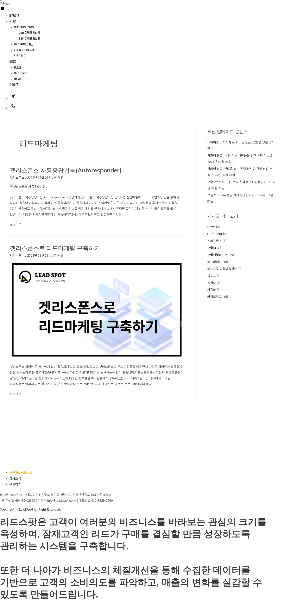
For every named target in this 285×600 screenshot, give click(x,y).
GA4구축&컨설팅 (23, 44)
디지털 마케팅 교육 (24, 50)
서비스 (12, 21)
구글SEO (213, 247)
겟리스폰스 (17, 177)
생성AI (211, 282)
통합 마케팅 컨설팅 (24, 27)
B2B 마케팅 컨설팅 (29, 32)
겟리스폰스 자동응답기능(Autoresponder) (66, 170)
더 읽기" (15, 224)
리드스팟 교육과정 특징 (222, 268)
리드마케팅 (214, 261)
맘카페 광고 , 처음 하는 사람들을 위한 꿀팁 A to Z (239, 155)
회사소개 (14, 15)
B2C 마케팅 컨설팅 (29, 38)
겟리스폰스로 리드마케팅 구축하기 (55, 248)
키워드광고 (20, 55)
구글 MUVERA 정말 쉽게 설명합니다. (231, 195)
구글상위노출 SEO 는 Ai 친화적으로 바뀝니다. (237, 181)
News (18, 78)
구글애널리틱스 (217, 254)
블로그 (12, 61)
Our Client (21, 73)
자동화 (211, 289)
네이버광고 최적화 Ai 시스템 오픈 (229, 142)
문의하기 (14, 84)
